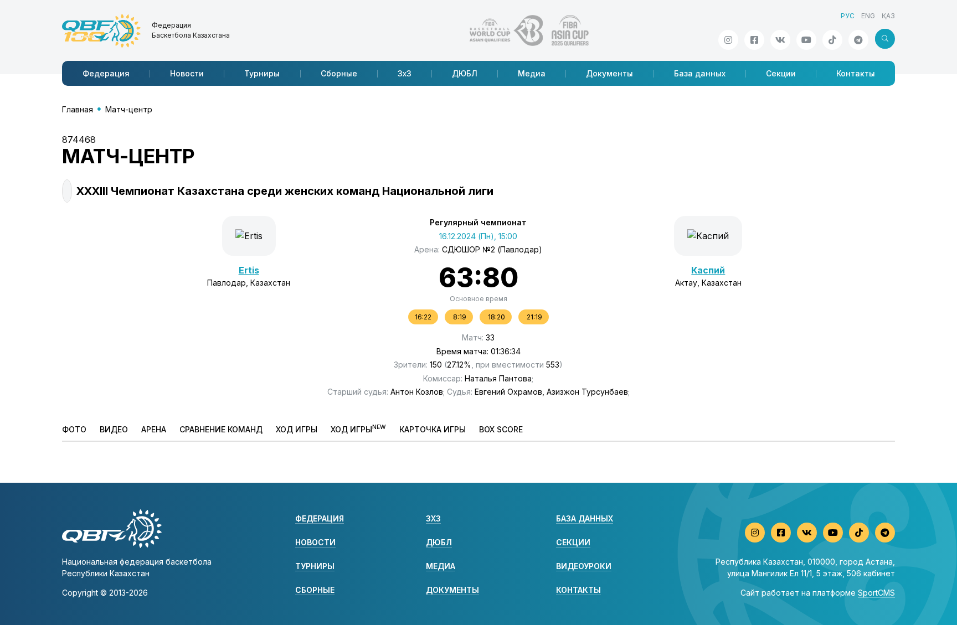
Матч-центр (128, 109)
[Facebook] (754, 40)
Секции (781, 73)
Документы (609, 73)
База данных (700, 73)
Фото (74, 429)
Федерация (106, 73)
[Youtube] (806, 40)
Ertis (249, 270)
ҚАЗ (888, 16)
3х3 (404, 73)
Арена (153, 429)
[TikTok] (832, 40)
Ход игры (296, 429)
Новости (187, 73)
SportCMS (876, 592)
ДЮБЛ (464, 73)
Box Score (501, 429)
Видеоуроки (583, 566)
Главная (77, 109)
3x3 (433, 518)
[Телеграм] (858, 40)
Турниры (262, 73)
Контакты (855, 73)
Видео (114, 429)
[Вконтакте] (780, 40)
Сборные (339, 73)
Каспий (708, 270)
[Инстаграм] (728, 40)
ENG (868, 16)
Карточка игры (432, 429)
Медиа (532, 73)
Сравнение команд (221, 429)
